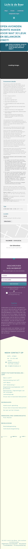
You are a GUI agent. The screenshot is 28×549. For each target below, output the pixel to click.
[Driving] (11, 250)
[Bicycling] (19, 250)
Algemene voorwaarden (10, 543)
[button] (14, 284)
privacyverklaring (13, 287)
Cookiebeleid (7, 545)
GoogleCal (17, 240)
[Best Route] (8, 250)
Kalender (9, 240)
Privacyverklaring (20, 545)
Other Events (7, 221)
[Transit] (14, 250)
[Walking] (17, 250)
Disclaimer (22, 543)
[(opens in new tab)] (4, 487)
